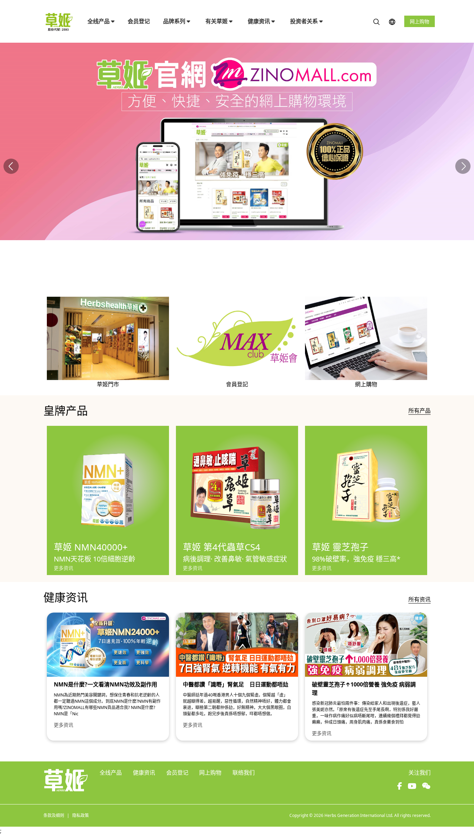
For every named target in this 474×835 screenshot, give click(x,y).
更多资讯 (63, 568)
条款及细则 (53, 815)
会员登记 (139, 21)
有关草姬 (217, 21)
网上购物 (419, 21)
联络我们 (243, 772)
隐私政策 (80, 815)
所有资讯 (419, 599)
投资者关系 (304, 21)
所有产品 (419, 410)
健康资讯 (259, 21)
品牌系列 (175, 21)
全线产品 (99, 21)
